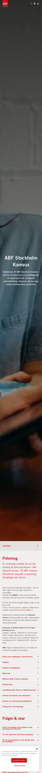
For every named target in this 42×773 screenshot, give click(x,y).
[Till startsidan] (5, 4)
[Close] (37, 749)
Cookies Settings (19, 765)
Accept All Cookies (19, 760)
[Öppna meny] (38, 4)
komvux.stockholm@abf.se (23, 610)
